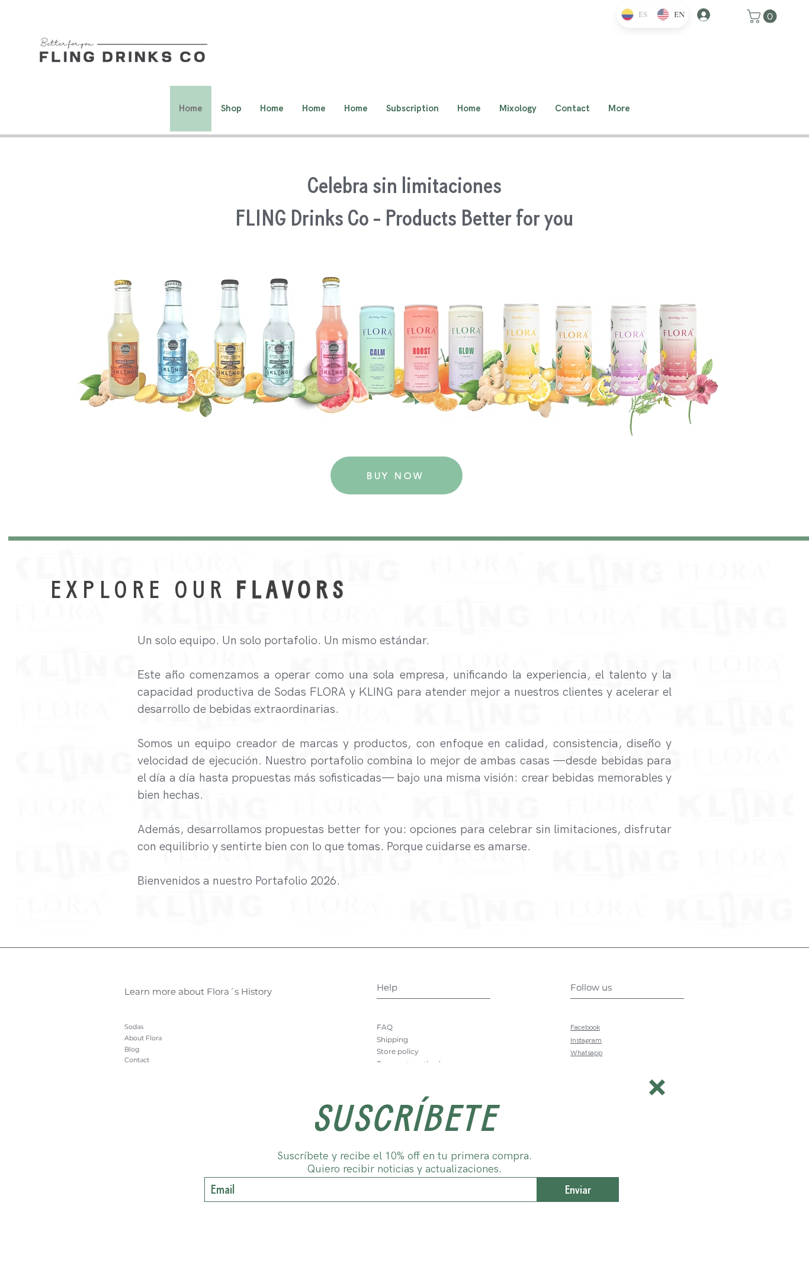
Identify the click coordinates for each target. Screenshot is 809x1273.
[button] (657, 1087)
